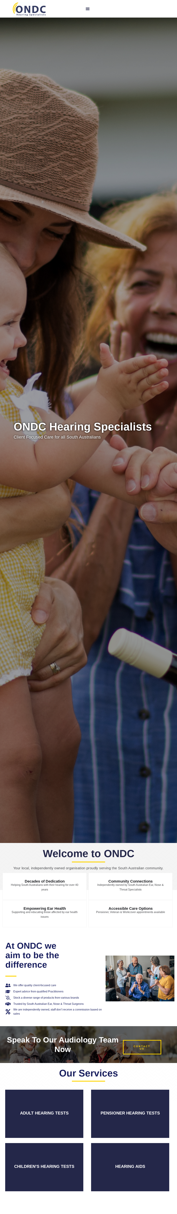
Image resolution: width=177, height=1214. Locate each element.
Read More (44, 1118)
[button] (88, 9)
